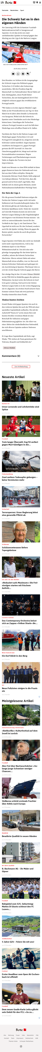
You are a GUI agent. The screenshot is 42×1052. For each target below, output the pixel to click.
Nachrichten (14, 10)
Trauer (18, 1035)
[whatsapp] (18, 74)
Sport (22, 10)
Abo (5, 1035)
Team (12, 1038)
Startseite (5, 10)
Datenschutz (29, 1038)
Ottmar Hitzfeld (33, 274)
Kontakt (6, 1038)
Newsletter (30, 1035)
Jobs (23, 1035)
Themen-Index (13, 1041)
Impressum (20, 1038)
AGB (36, 1038)
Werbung (11, 1035)
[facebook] (23, 74)
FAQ (37, 1035)
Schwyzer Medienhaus (26, 1041)
